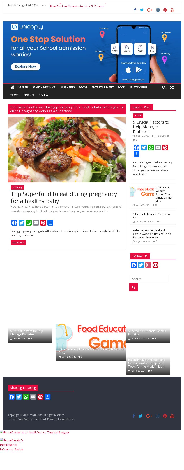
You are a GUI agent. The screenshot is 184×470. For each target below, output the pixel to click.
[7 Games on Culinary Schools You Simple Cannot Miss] (142, 185)
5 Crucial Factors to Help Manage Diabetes (151, 126)
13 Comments (61, 206)
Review (43, 95)
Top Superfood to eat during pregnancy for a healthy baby (64, 197)
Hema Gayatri (42, 206)
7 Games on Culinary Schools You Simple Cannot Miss (163, 194)
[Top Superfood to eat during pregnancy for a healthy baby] (67, 119)
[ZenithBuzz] (12, 87)
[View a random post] (172, 87)
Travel (15, 95)
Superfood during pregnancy (89, 206)
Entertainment (103, 87)
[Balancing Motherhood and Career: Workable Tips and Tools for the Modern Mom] (148, 346)
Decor (83, 87)
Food (121, 87)
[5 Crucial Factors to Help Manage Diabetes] (30, 314)
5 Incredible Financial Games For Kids (147, 332)
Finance (29, 95)
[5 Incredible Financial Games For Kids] (148, 314)
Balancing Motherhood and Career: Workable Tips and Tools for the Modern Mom (98, 5)
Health (23, 87)
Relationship (138, 87)
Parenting (67, 87)
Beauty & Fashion (44, 87)
